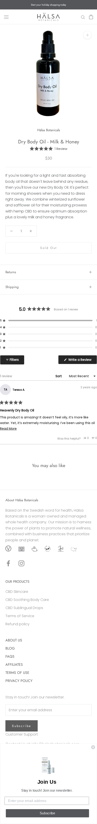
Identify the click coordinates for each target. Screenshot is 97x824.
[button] (48, 148)
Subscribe (21, 726)
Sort (59, 376)
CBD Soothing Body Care (27, 599)
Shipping (12, 286)
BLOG (10, 648)
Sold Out (48, 248)
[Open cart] (91, 17)
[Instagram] (21, 563)
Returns (10, 272)
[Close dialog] (93, 747)
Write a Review (82, 360)
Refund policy (17, 624)
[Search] (83, 17)
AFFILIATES (14, 664)
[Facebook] (8, 563)
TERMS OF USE (17, 672)
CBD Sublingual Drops (24, 607)
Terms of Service (19, 616)
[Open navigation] (6, 17)
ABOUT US (13, 640)
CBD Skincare (16, 591)
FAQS (9, 656)
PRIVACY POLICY (18, 680)
